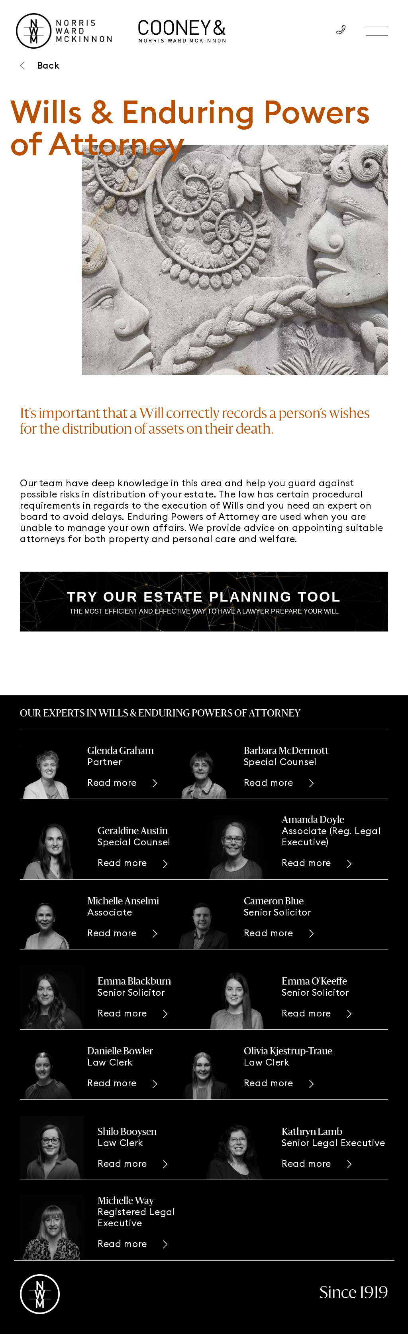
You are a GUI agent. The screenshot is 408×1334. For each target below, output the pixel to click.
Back (48, 65)
